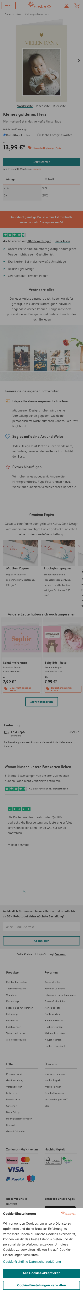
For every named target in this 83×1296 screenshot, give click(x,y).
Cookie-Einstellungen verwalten (41, 1285)
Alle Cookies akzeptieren (41, 1273)
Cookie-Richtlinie (15, 1261)
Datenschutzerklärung (45, 1261)
